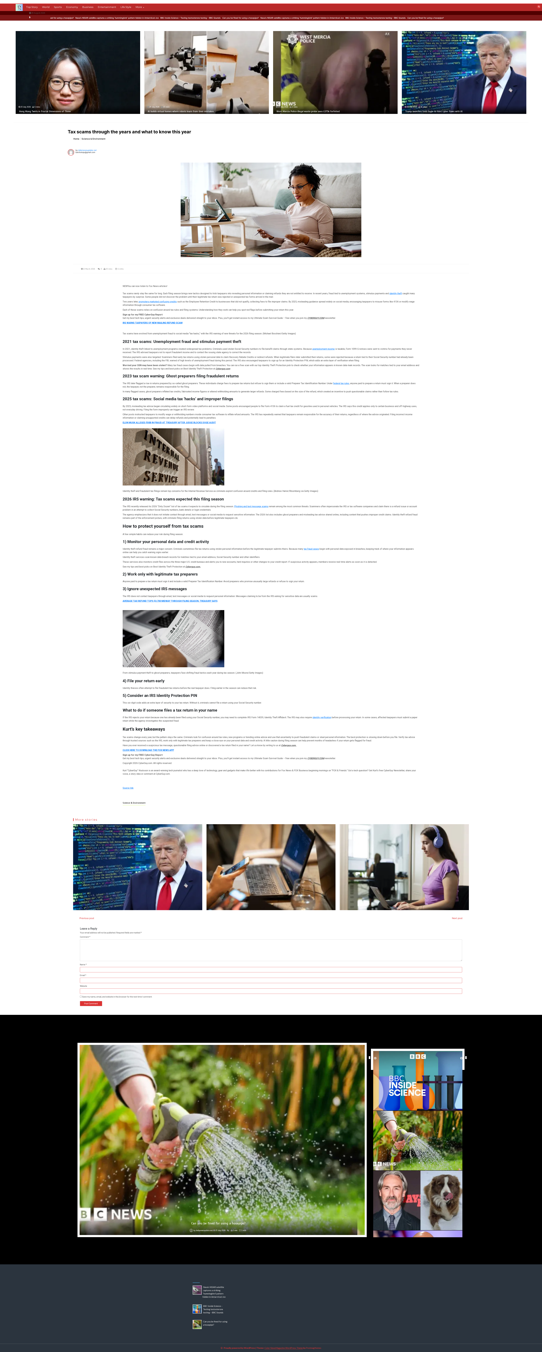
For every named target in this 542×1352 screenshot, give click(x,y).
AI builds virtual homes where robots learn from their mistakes (338, 111)
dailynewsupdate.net (87, 150)
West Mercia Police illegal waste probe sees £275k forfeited (465, 111)
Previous (368, 1057)
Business (87, 7)
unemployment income (323, 349)
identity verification (321, 717)
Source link (128, 788)
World (46, 7)
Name (83, 964)
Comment (85, 937)
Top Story (32, 7)
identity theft (395, 293)
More (139, 7)
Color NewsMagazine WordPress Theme (284, 1348)
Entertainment (107, 7)
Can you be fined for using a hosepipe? (205, 18)
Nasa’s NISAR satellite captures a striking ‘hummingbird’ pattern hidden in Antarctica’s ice (266, 18)
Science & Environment (134, 802)
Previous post (86, 918)
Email (83, 975)
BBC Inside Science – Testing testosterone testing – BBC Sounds (155, 18)
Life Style (126, 7)
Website (83, 986)
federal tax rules (341, 383)
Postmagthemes (313, 1348)
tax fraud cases (311, 549)
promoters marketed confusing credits (158, 301)
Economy (72, 7)
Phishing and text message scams (251, 506)
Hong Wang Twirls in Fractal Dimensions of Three (202, 111)
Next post (457, 918)
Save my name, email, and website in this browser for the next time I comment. (117, 997)
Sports (58, 7)
